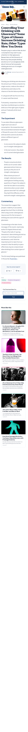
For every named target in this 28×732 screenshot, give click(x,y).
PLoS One (13, 259)
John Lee (9, 72)
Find (13, 297)
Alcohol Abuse (13, 24)
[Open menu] (24, 6)
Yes (10, 270)
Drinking (4, 280)
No (19, 270)
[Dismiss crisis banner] (25, 2)
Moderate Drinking (6, 282)
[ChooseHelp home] (8, 6)
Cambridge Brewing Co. (20, 19)
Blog (7, 24)
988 (12, 1)
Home (2, 24)
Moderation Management (14, 280)
